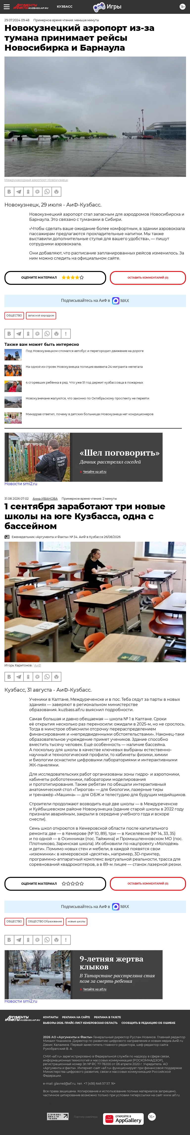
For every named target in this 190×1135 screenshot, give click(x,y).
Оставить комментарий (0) (148, 277)
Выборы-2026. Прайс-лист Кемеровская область (80, 1023)
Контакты (50, 1017)
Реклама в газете (107, 1017)
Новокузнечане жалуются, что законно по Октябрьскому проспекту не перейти (87, 398)
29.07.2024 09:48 (16, 20)
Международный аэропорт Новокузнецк (36, 180)
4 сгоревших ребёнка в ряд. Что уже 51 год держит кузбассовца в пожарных (84, 382)
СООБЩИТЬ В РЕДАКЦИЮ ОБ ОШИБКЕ (148, 1023)
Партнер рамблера (85, 1116)
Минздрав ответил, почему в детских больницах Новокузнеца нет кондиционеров (89, 414)
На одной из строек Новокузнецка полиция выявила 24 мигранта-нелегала (84, 367)
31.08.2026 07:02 (16, 498)
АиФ (37, 665)
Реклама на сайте (76, 1017)
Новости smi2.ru (20, 483)
